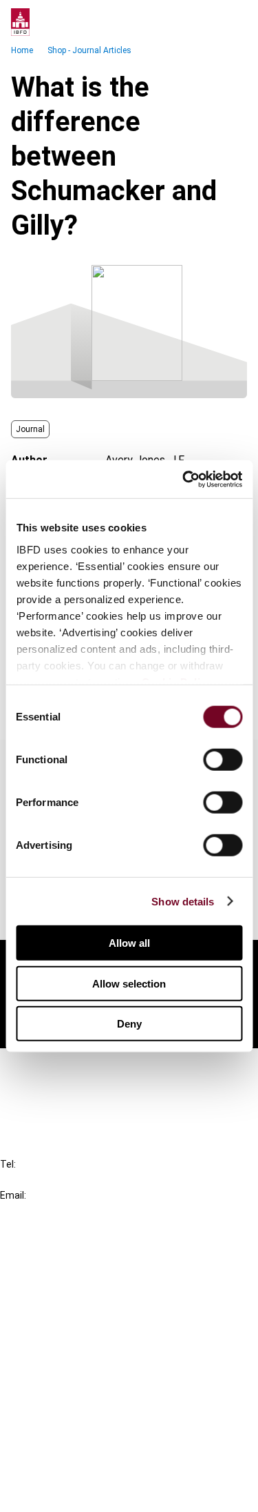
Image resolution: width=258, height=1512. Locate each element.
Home (22, 50)
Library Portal (60, 1329)
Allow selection (129, 983)
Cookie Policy (61, 1442)
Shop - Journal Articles (89, 50)
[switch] (222, 760)
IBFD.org (48, 1254)
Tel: (8, 1164)
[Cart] (205, 22)
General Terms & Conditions (94, 1393)
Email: (13, 1195)
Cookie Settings (66, 1467)
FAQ (37, 1092)
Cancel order (58, 1067)
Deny (129, 1024)
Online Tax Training (73, 1304)
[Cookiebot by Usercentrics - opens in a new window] (183, 479)
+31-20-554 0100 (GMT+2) (66, 1179)
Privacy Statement (74, 1417)
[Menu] (233, 22)
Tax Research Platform (84, 1279)
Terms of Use (61, 1492)
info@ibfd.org (32, 1210)
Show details (182, 901)
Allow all (129, 943)
